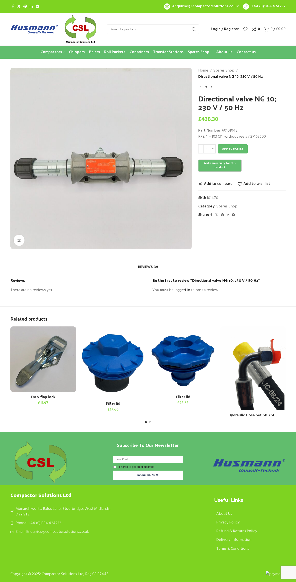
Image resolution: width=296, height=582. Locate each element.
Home (203, 71)
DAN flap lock (43, 396)
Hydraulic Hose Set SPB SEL (252, 414)
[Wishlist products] (245, 29)
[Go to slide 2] (150, 422)
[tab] (148, 264)
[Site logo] (34, 29)
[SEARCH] (194, 29)
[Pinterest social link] (25, 6)
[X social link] (19, 6)
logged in (182, 290)
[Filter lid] (113, 362)
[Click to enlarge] (19, 240)
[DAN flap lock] (43, 359)
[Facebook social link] (13, 6)
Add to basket (232, 149)
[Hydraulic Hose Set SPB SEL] (253, 368)
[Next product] (211, 87)
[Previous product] (200, 87)
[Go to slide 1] (146, 422)
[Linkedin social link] (31, 6)
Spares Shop (223, 71)
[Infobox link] (201, 6)
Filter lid (113, 403)
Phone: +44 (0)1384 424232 (38, 523)
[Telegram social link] (37, 6)
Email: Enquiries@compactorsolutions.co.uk (52, 532)
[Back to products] (206, 87)
